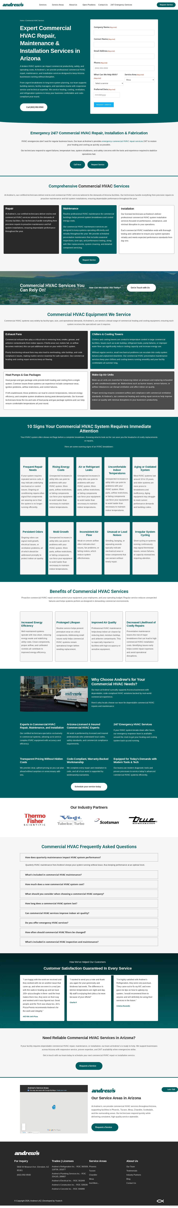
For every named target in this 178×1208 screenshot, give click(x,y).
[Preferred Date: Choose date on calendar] (122, 94)
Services (42, 5)
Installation (127, 208)
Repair (9, 208)
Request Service (103, 105)
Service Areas (58, 5)
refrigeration (29, 93)
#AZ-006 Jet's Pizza (30, 1016)
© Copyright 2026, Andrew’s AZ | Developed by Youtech (38, 1201)
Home (22, 20)
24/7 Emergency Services (121, 5)
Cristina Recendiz (123, 1006)
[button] (19, 819)
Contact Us (103, 5)
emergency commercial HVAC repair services (122, 141)
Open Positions (89, 5)
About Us (73, 5)
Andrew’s (41, 70)
